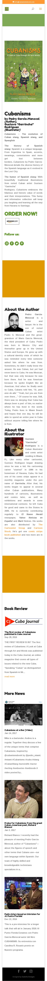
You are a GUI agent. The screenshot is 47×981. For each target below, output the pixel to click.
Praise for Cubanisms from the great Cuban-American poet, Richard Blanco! (23, 825)
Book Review (16, 608)
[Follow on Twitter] (17, 243)
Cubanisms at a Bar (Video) (18, 730)
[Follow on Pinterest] (22, 243)
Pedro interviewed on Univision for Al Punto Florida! (22, 915)
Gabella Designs (28, 977)
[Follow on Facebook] (12, 243)
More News (15, 693)
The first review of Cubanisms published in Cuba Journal (20, 633)
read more (10, 676)
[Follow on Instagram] (7, 243)
